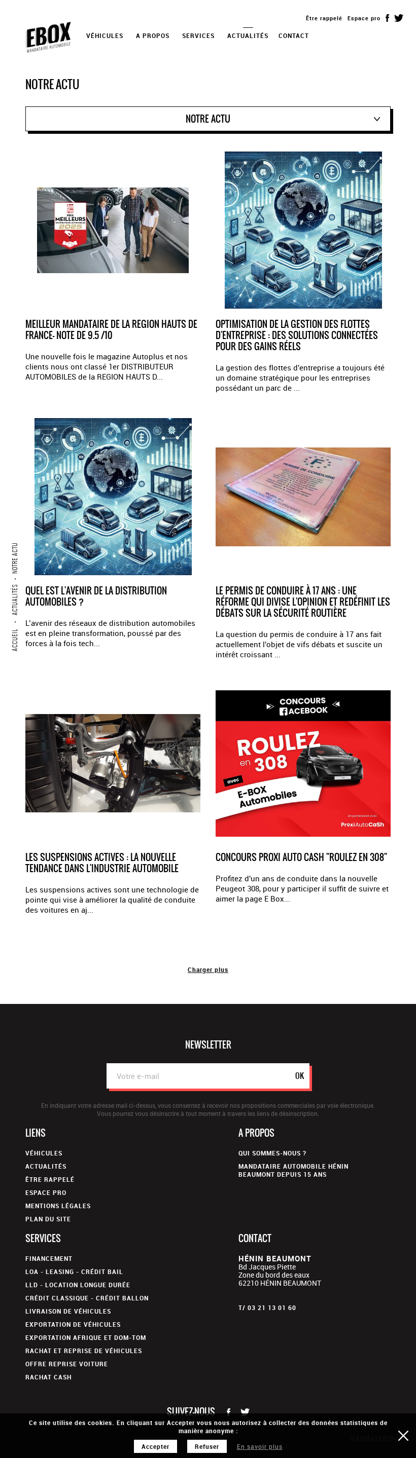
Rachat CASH (48, 1377)
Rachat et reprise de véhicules (83, 1351)
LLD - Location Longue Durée (77, 1285)
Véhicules (43, 1153)
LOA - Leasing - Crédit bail (74, 1271)
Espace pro (364, 18)
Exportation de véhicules (73, 1324)
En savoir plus (260, 1446)
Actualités (247, 35)
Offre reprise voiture (66, 1364)
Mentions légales (58, 1206)
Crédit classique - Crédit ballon (87, 1298)
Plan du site (48, 1219)
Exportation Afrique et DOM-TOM (85, 1337)
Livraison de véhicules (68, 1311)
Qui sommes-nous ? (272, 1153)
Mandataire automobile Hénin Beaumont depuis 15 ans (293, 1170)
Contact (294, 35)
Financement (49, 1258)
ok (299, 1075)
